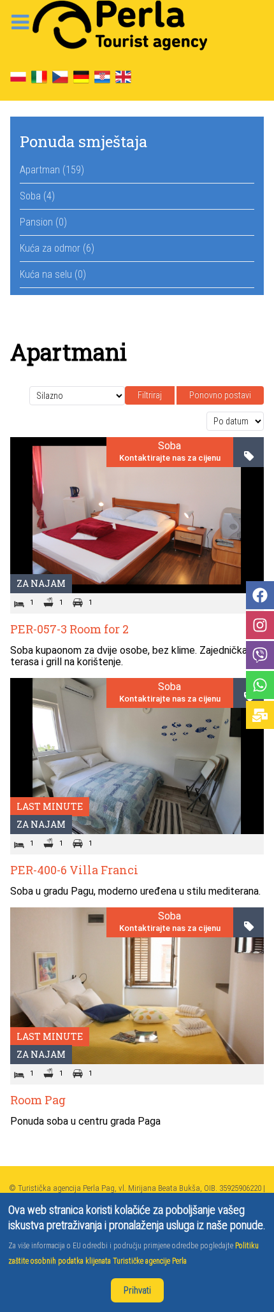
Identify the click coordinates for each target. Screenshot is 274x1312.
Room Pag (38, 1099)
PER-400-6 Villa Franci (74, 869)
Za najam (41, 583)
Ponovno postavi (220, 395)
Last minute (50, 806)
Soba (169, 446)
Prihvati (137, 1290)
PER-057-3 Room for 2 (69, 629)
